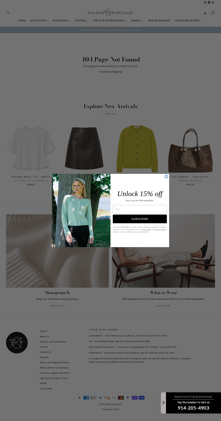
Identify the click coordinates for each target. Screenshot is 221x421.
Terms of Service (160, 229)
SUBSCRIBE (139, 218)
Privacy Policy (146, 229)
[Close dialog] (166, 176)
